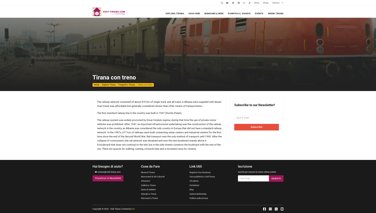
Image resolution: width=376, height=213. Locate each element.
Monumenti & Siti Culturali (152, 176)
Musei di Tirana (148, 172)
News (256, 3)
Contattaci (194, 185)
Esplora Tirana (175, 13)
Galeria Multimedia (198, 194)
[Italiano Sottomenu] (282, 2)
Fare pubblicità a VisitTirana (202, 176)
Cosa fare (194, 13)
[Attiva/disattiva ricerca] (222, 3)
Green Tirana (275, 13)
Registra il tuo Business (200, 172)
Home (96, 85)
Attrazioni (145, 181)
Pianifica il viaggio (239, 13)
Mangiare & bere (214, 13)
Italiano (276, 3)
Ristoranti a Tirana (149, 198)
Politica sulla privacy (198, 198)
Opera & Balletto (148, 189)
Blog (191, 189)
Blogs (265, 3)
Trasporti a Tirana (126, 85)
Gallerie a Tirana (148, 185)
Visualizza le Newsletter (108, 178)
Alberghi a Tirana (148, 194)
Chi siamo (193, 181)
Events (259, 13)
